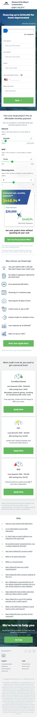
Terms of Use (26, 666)
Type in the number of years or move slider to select (17, 174)
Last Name (7, 52)
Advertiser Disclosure (29, 23)
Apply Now (18, 409)
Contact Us (5, 671)
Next (17, 100)
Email (5, 63)
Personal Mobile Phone (11, 75)
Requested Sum (8, 86)
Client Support (6, 668)
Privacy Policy (26, 664)
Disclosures (25, 668)
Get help (18, 640)
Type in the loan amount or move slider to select (16, 133)
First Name (7, 41)
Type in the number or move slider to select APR (16, 154)
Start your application (18, 343)
